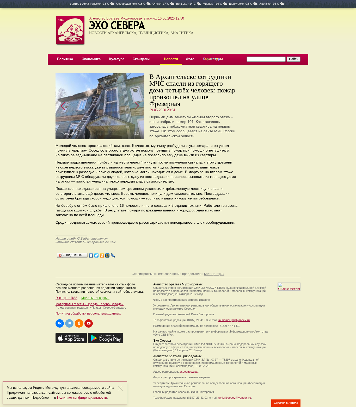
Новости (171, 59)
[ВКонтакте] (91, 254)
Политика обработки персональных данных (88, 313)
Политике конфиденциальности (82, 397)
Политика (65, 59)
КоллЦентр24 (214, 274)
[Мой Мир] (107, 254)
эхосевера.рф (189, 371)
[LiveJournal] (113, 254)
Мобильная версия (95, 298)
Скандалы (141, 59)
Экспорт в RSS (66, 298)
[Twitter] (96, 254)
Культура (116, 59)
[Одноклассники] (102, 254)
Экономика (91, 59)
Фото (190, 59)
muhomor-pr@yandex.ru (234, 320)
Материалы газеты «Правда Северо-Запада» (90, 304)
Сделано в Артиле (286, 402)
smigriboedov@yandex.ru (234, 397)
